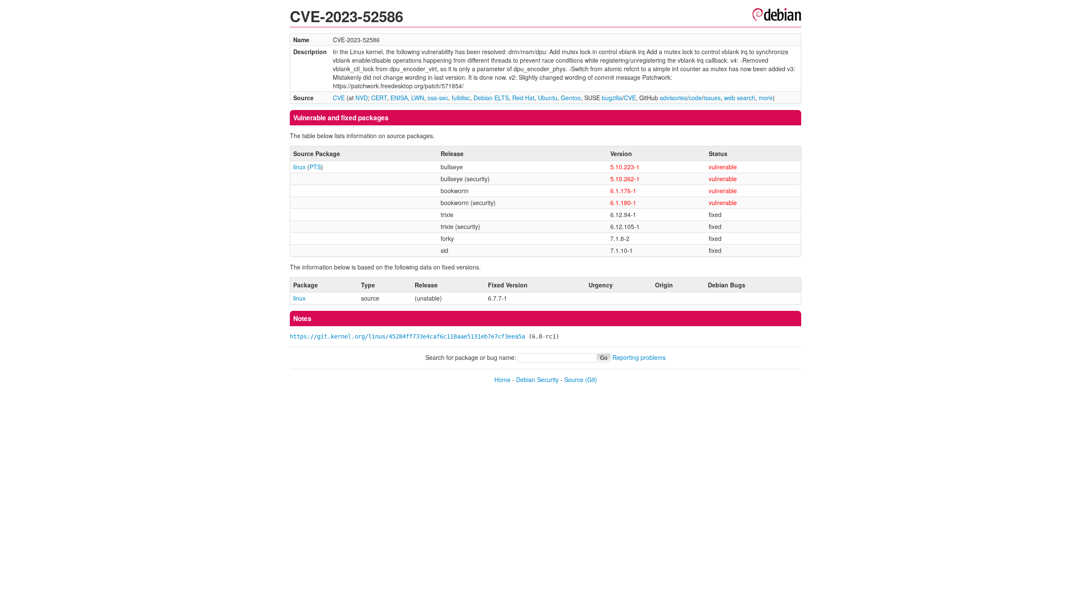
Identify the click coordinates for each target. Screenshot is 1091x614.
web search (739, 97)
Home (502, 379)
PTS (315, 166)
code (695, 97)
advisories (673, 97)
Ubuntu (547, 97)
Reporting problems (639, 357)
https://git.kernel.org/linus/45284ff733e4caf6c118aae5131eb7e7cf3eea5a (407, 336)
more (766, 97)
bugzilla (612, 97)
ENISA (399, 97)
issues (712, 97)
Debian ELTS (491, 97)
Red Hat (523, 97)
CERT (379, 97)
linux (299, 166)
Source (573, 379)
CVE (339, 97)
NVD (361, 97)
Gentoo (571, 97)
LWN (417, 97)
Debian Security (537, 379)
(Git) (591, 379)
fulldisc (461, 97)
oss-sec (437, 97)
